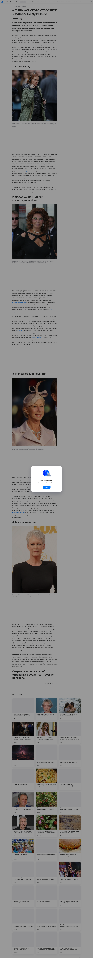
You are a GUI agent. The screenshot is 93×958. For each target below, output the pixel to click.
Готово (46, 487)
